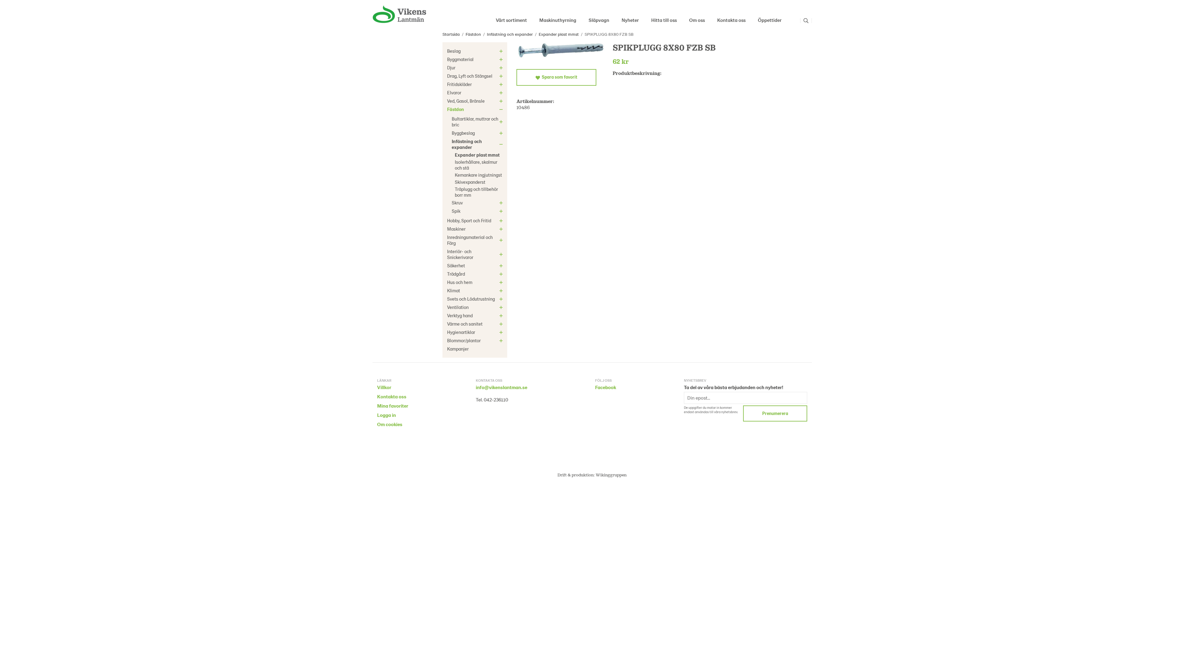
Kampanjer (458, 349)
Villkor (384, 387)
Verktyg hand (460, 315)
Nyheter (630, 20)
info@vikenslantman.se (501, 387)
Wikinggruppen (611, 474)
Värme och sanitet (465, 324)
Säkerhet (456, 265)
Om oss (697, 20)
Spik (456, 211)
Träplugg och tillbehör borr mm (476, 192)
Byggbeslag (463, 133)
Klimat (453, 290)
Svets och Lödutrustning (471, 299)
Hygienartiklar (461, 332)
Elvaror (454, 92)
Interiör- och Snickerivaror (460, 254)
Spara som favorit (558, 77)
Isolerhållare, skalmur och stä (476, 165)
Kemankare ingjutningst (478, 175)
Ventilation (458, 307)
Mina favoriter (392, 406)
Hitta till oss (664, 20)
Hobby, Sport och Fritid (469, 220)
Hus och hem (459, 282)
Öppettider (770, 20)
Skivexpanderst (470, 182)
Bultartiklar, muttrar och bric (475, 121)
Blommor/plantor (464, 340)
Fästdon (455, 109)
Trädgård (456, 274)
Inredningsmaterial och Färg (470, 240)
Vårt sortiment (511, 20)
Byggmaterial (460, 59)
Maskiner (456, 229)
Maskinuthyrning (557, 20)
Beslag (454, 51)
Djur (451, 67)
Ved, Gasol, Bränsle (466, 101)
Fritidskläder (459, 84)
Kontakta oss (731, 20)
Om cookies (389, 424)
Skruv (457, 202)
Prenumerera (775, 413)
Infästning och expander (467, 144)
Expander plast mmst (477, 155)
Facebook (605, 387)
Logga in (386, 415)
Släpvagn (599, 20)
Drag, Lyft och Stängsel (469, 76)
